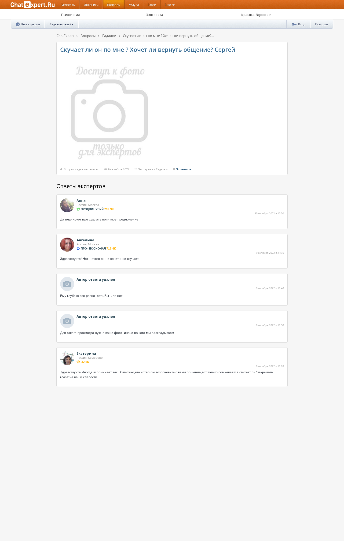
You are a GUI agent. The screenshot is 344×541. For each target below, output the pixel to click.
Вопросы (113, 5)
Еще (168, 5)
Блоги (151, 5)
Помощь (321, 24)
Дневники (91, 5)
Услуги (134, 5)
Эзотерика (145, 169)
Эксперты (68, 5)
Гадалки (162, 169)
